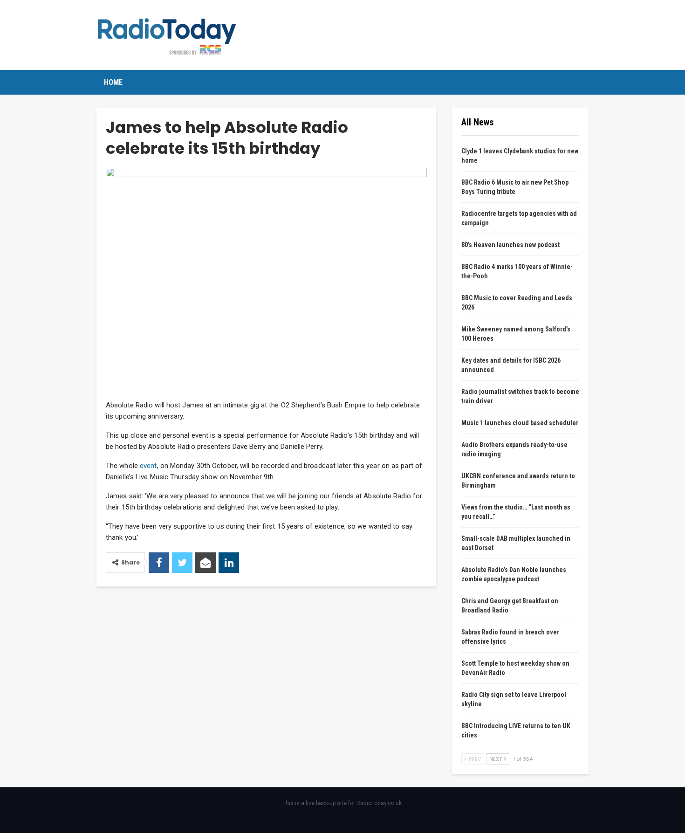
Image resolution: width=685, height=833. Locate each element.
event (148, 465)
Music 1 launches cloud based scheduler (519, 423)
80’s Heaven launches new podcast (510, 244)
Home (113, 82)
